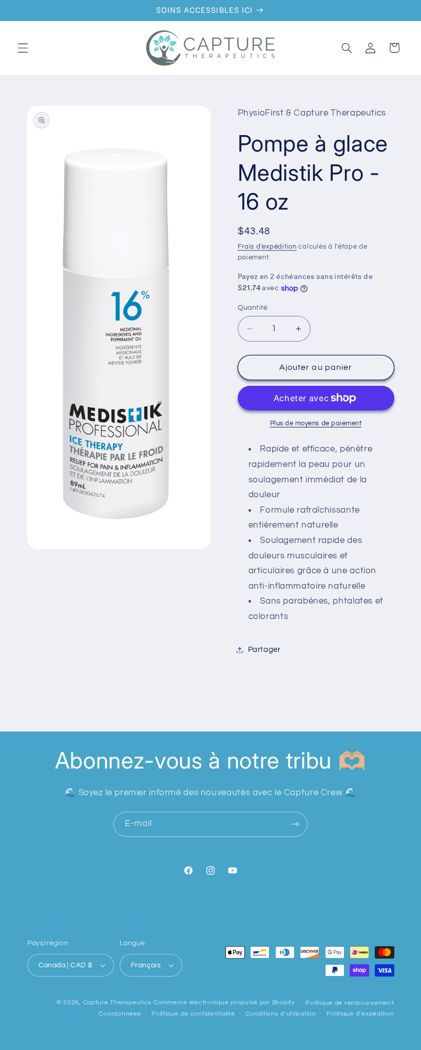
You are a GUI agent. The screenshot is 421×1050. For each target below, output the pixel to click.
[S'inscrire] (295, 824)
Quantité (253, 307)
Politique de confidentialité (193, 1014)
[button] (22, 48)
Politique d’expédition (360, 1014)
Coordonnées (120, 1014)
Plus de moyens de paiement (316, 423)
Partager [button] (264, 649)
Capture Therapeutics (117, 1002)
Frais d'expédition (267, 246)
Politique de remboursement (349, 1003)
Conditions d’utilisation (280, 1014)
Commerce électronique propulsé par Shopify (224, 1002)
